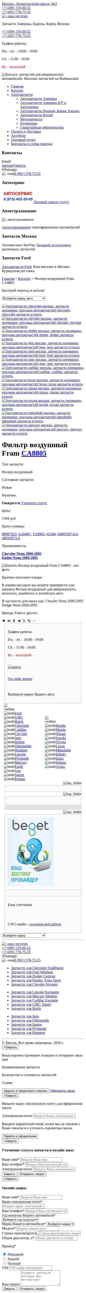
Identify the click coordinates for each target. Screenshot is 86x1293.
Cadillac (21, 730)
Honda (61, 725)
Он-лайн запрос (20, 679)
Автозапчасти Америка (38, 99)
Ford (18, 713)
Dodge (20, 742)
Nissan (61, 734)
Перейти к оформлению (20, 1136)
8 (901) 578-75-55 (27, 174)
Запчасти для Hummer (28, 1033)
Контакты (31, 144)
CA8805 (34, 453)
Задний (13, 1259)
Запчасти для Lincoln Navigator (35, 992)
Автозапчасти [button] (22, 94)
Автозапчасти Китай (36, 115)
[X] (24, 621)
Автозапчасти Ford (16, 267)
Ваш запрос (11, 1284)
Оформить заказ (62, 1091)
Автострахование (15, 227)
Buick (19, 721)
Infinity (61, 754)
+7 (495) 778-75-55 (16, 12)
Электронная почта (17, 1116)
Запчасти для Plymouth (28, 1029)
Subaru (61, 762)
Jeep (18, 738)
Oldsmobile (23, 746)
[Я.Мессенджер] (4, 621)
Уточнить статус (34, 503)
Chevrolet (22, 725)
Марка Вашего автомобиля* (24, 1224)
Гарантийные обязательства (42, 127)
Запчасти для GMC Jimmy (31, 1004)
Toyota (61, 742)
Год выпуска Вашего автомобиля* (28, 1215)
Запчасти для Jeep (25, 1016)
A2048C (24, 534)
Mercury (21, 762)
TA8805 (39, 534)
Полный (14, 1263)
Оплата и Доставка (26, 131)
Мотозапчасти (31, 119)
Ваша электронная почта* (22, 1202)
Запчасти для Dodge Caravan (33, 976)
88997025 (9, 534)
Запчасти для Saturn (26, 1024)
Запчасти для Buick (26, 1008)
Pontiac (20, 779)
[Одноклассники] (14, 621)
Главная (17, 86)
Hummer (21, 750)
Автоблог (18, 136)
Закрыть (9, 1174)
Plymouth (22, 758)
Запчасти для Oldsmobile (30, 1020)
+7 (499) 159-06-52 (16, 8)
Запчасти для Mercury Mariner (34, 996)
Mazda (61, 730)
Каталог (17, 90)
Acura (60, 767)
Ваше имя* (10, 1159)
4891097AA (11, 538)
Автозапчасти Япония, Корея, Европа (49, 111)
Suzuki (61, 738)
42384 (51, 534)
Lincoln (20, 754)
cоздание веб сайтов (45, 924)
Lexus (60, 746)
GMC (19, 717)
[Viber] (29, 621)
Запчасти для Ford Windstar (32, 972)
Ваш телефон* (13, 1164)
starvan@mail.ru (14, 165)
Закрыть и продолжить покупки (25, 1091)
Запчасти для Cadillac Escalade (34, 1000)
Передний (15, 1254)
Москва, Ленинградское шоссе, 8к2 (29, 4)
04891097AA (68, 534)
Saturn (19, 775)
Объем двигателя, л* (18, 1238)
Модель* (9, 1228)
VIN (5, 1268)
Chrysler (21, 734)
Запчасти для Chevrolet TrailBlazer (37, 968)
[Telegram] (19, 621)
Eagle (19, 767)
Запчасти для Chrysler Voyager (34, 984)
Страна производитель (19, 1233)
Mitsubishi (63, 750)
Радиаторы (28, 123)
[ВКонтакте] (9, 621)
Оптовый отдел (23, 140)
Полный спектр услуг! (51, 202)
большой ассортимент (54, 245)
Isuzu (60, 758)
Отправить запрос (32, 1174)
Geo (18, 771)
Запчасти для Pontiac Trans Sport (36, 980)
